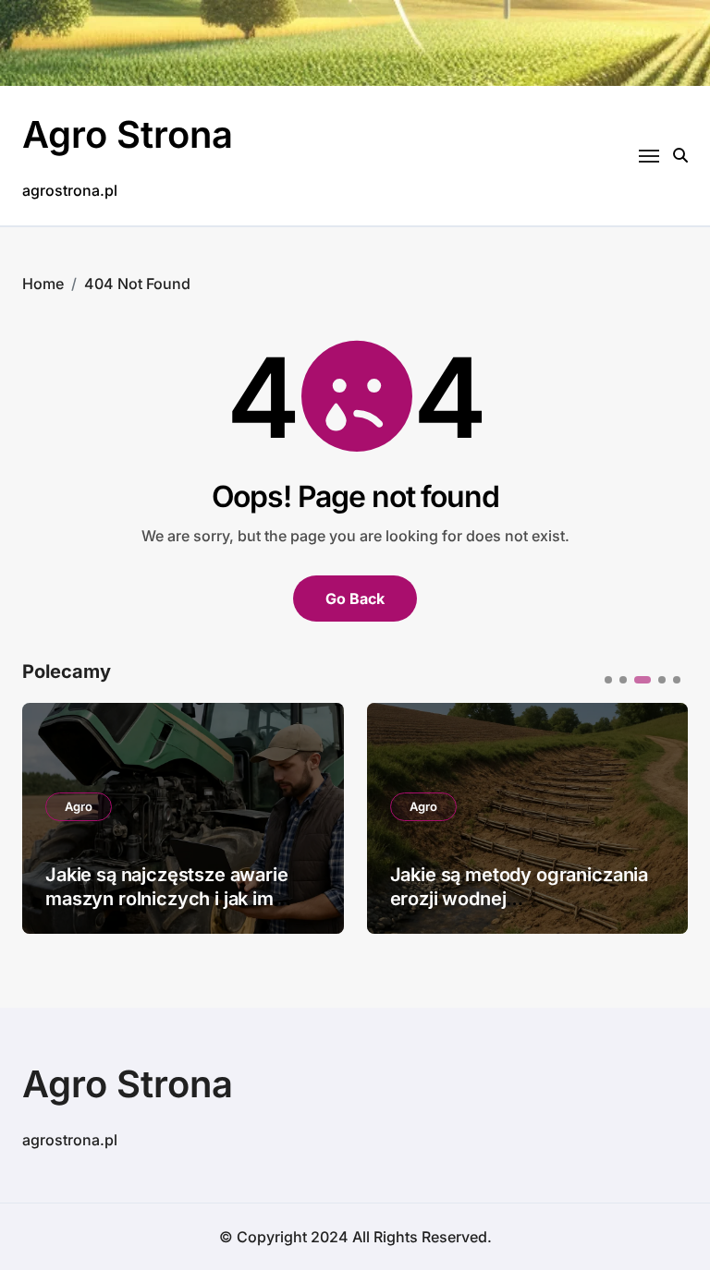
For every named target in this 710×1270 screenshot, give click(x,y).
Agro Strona (127, 134)
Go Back (355, 598)
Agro (78, 806)
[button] (660, 816)
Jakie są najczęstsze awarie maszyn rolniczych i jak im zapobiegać (166, 899)
